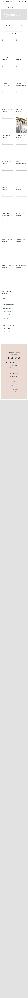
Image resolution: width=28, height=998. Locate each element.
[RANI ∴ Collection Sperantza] (21, 99)
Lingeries (6, 315)
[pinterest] (22, 1)
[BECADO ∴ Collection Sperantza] (21, 255)
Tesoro (5, 332)
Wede (18, 392)
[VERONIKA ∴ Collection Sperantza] (7, 73)
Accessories (6, 308)
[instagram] (19, 1)
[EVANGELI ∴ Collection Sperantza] (21, 151)
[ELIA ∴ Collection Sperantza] (21, 177)
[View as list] (15, 33)
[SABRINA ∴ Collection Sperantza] (7, 99)
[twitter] (12, 358)
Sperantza (6, 328)
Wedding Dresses (7, 325)
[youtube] (25, 1)
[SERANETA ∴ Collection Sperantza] (21, 73)
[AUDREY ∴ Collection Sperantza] (7, 229)
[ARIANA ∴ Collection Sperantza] (21, 229)
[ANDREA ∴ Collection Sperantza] (7, 255)
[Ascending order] (21, 25)
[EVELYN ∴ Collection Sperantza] (7, 151)
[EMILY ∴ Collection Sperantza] (7, 177)
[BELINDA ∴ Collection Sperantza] (21, 203)
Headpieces (7, 311)
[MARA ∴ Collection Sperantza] (7, 281)
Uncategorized (6, 322)
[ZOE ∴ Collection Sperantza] (21, 47)
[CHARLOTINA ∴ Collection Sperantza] (7, 203)
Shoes (5, 318)
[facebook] (17, 1)
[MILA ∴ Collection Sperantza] (7, 125)
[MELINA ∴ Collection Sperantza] (21, 125)
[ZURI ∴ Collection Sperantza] (7, 47)
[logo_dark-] (10, 5)
